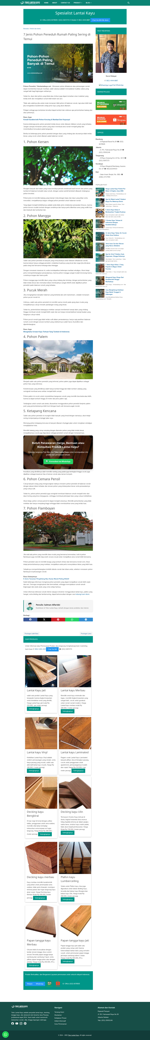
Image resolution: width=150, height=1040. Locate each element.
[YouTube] (16, 1024)
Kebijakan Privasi (60, 1018)
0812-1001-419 (40, 649)
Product (77, 3)
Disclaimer (58, 1015)
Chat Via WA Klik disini (100, 20)
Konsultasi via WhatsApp (59, 461)
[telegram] (86, 619)
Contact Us (65, 3)
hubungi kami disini (82, 594)
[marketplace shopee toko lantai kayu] (111, 120)
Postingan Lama (86, 633)
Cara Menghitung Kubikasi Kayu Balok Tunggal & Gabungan (115, 292)
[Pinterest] (25, 1024)
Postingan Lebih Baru (31, 633)
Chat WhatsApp (117, 85)
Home (46, 3)
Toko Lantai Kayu (73, 1035)
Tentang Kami (59, 1012)
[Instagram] (21, 1024)
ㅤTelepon (29, 984)
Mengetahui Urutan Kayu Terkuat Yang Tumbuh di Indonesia (46, 332)
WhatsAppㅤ (39, 984)
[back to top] (145, 1035)
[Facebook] (12, 1024)
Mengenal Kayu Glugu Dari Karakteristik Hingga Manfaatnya (115, 279)
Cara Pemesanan (60, 1024)
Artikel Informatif (60, 1021)
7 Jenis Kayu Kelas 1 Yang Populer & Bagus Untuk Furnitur (114, 267)
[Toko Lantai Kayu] (30, 3)
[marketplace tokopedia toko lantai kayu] (111, 105)
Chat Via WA (52, 649)
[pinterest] (58, 619)
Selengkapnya (34, 709)
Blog (88, 3)
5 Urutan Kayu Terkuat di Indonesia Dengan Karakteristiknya (114, 223)
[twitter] (44, 619)
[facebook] (30, 619)
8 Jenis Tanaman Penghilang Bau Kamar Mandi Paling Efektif (46, 579)
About (54, 3)
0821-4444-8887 (112, 80)
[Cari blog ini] (128, 3)
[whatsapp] (72, 619)
